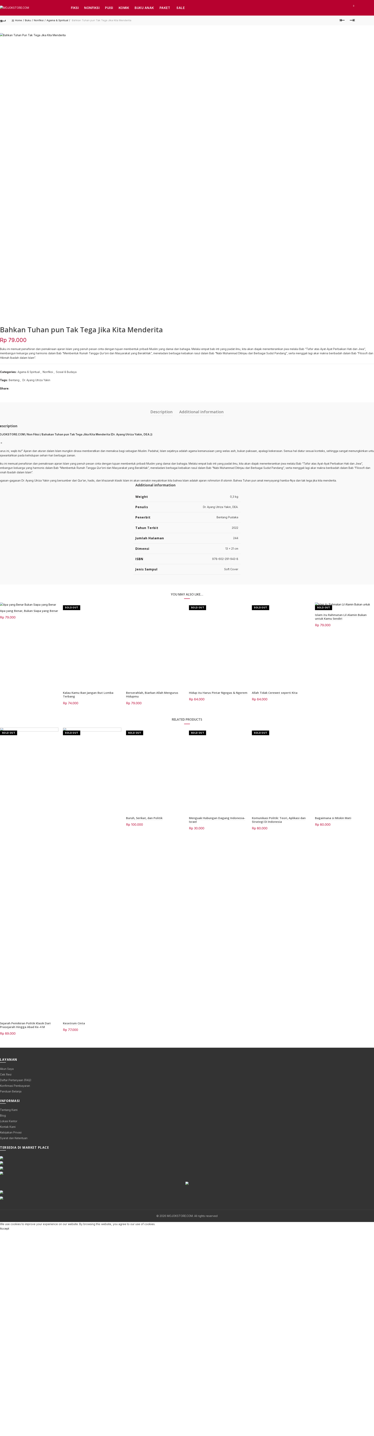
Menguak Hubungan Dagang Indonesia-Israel (217, 820)
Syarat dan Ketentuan (13, 1138)
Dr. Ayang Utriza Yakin (36, 380)
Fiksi (75, 8)
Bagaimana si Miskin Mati (333, 818)
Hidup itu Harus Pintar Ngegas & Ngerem (218, 693)
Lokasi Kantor (8, 1121)
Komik (124, 8)
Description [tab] (161, 411)
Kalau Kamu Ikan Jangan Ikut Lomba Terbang (88, 694)
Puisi (109, 8)
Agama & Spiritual (57, 20)
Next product (352, 20)
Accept (4, 1228)
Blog (3, 1115)
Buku (28, 20)
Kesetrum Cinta (74, 1023)
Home (18, 20)
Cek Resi (5, 1074)
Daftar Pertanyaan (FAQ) (15, 1080)
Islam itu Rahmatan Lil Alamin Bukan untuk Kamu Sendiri (341, 616)
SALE (180, 8)
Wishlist (353, 6)
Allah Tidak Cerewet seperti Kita (274, 693)
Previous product (342, 20)
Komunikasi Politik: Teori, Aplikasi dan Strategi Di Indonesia (279, 820)
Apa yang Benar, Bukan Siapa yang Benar (29, 611)
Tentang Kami (9, 1109)
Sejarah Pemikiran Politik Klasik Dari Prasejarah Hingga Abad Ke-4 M (25, 1025)
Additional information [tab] (201, 411)
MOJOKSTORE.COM (180, 1216)
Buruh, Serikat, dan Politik (144, 818)
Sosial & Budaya (66, 372)
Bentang (14, 380)
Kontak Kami (8, 1126)
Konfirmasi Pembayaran (15, 1085)
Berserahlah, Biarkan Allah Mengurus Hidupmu (152, 694)
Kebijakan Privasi (11, 1132)
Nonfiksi (92, 8)
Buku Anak (144, 8)
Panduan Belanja (10, 1091)
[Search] (342, 8)
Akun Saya (7, 1068)
